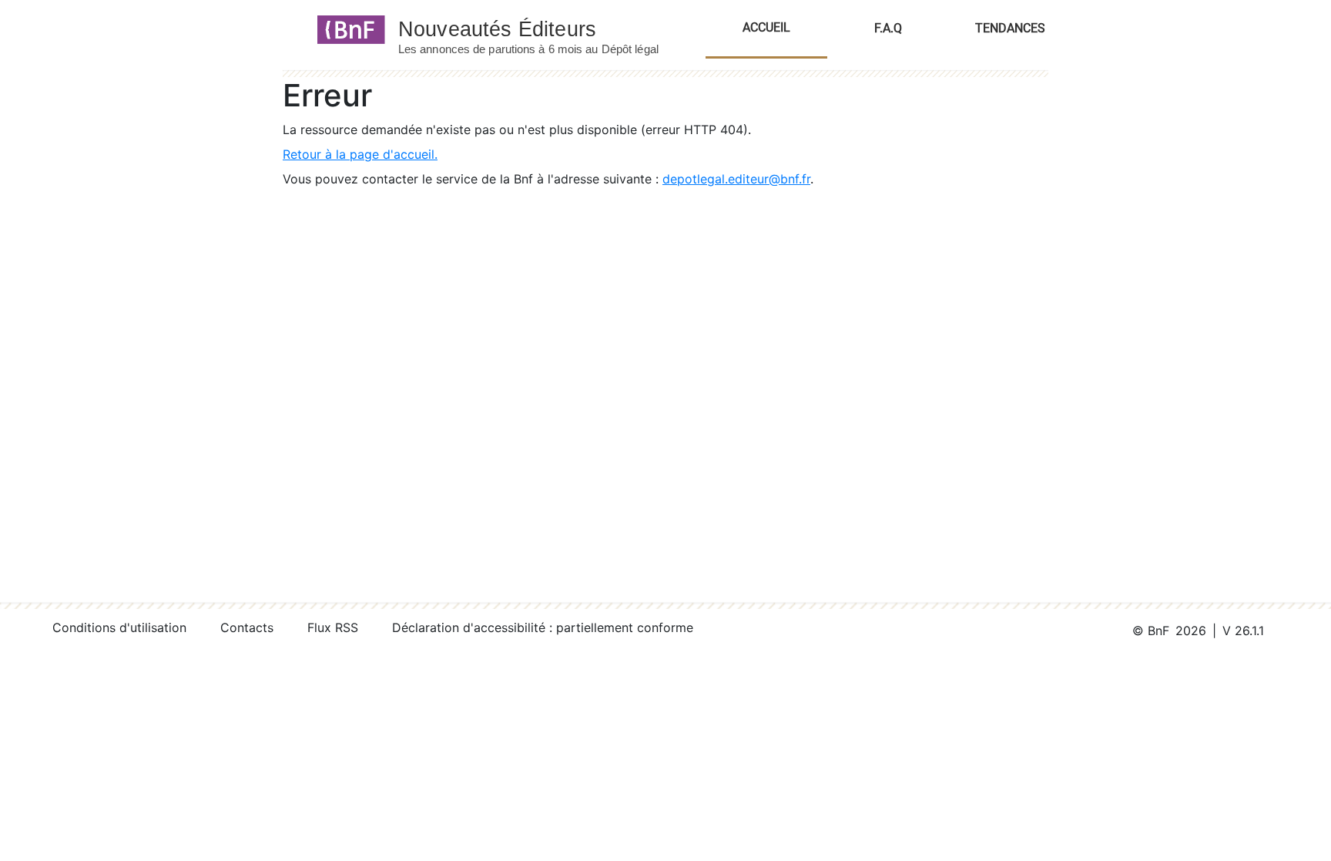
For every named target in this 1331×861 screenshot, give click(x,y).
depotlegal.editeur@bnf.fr (736, 179)
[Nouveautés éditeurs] (542, 28)
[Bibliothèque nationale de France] (346, 28)
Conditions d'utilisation (119, 627)
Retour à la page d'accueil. (360, 154)
